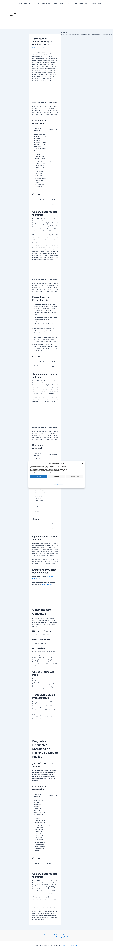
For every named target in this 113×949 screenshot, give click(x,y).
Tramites (13, 14)
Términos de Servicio (62, 935)
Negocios (62, 3)
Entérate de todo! (49, 935)
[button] (82, 463)
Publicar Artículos (96, 3)
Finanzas (54, 3)
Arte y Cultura (79, 3)
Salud (20, 3)
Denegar (56, 476)
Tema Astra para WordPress (69, 945)
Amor (87, 3)
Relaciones (27, 3)
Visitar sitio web (47, 584)
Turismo (70, 3)
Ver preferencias (74, 476)
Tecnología (36, 3)
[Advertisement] (60, 17)
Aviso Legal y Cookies (58, 479)
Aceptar (38, 476)
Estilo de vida (46, 3)
